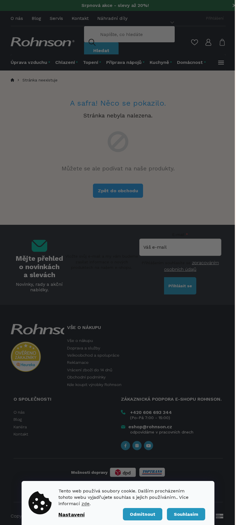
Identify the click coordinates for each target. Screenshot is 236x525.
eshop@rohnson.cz (150, 426)
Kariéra (20, 427)
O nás (17, 18)
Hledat (101, 50)
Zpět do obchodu (118, 190)
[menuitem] (32, 62)
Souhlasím (186, 514)
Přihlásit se (180, 286)
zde (85, 503)
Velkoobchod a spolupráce (93, 355)
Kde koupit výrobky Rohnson (94, 384)
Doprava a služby (83, 348)
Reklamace (78, 362)
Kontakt (80, 18)
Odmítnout (142, 514)
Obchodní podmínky (86, 377)
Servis (56, 18)
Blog (36, 18)
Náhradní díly (112, 18)
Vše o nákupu (80, 340)
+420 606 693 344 (151, 412)
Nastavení (71, 514)
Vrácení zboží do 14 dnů (89, 370)
